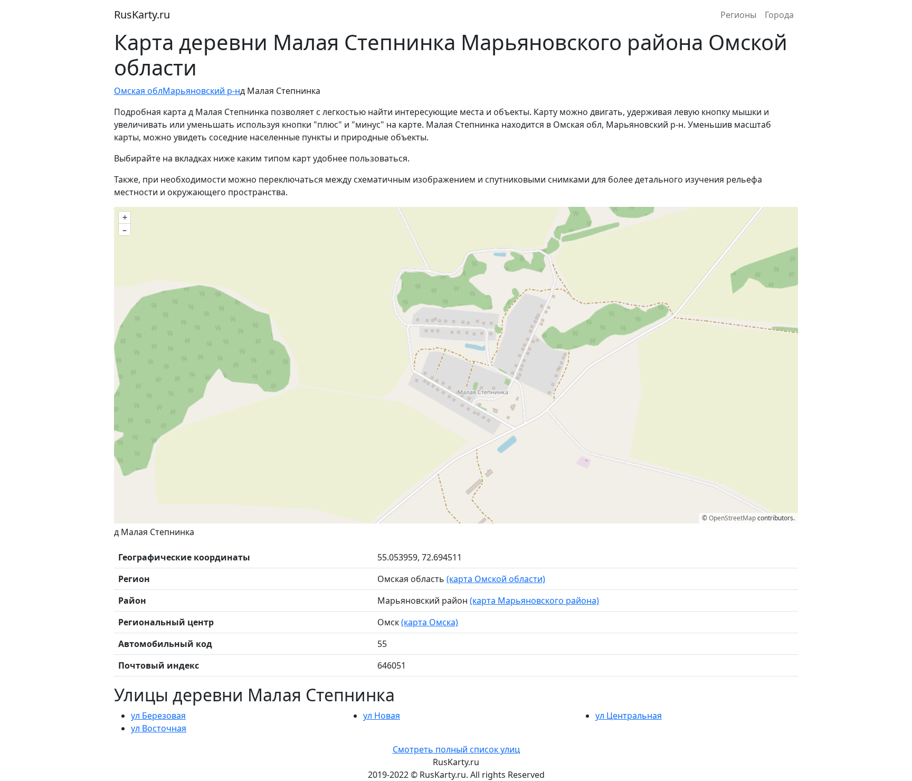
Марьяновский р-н (201, 91)
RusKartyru (142, 14)
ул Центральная (628, 715)
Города (779, 15)
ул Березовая (158, 715)
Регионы (738, 15)
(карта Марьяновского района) (534, 600)
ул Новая (381, 715)
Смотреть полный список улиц (456, 749)
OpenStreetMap (732, 517)
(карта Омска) (429, 622)
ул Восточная (158, 728)
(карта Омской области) (495, 579)
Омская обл (138, 91)
